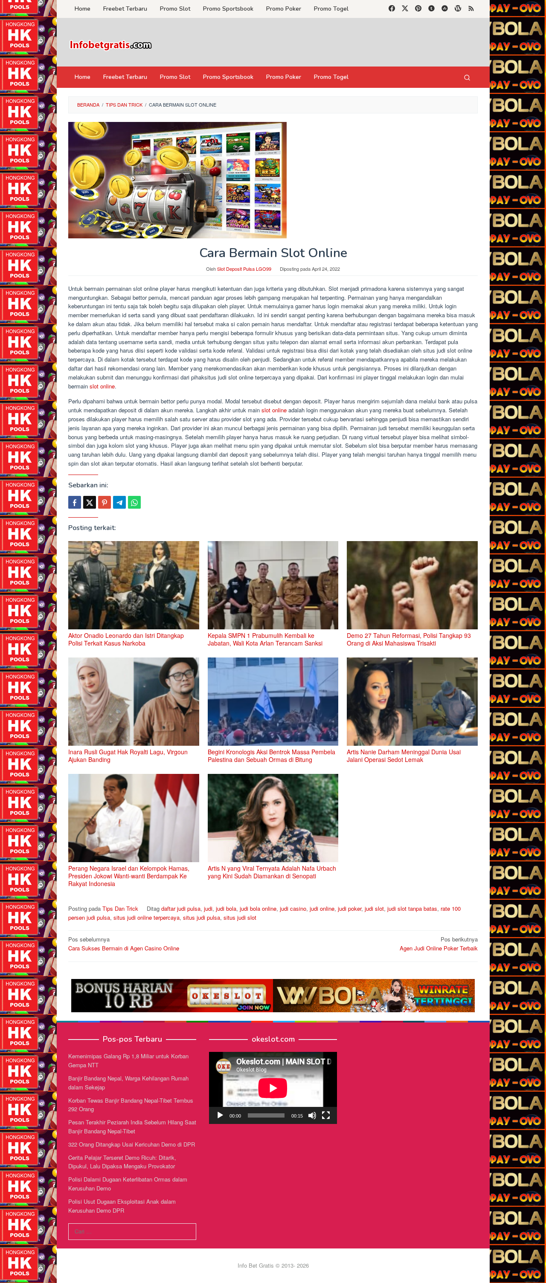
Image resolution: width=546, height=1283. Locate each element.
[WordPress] (458, 9)
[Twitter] (405, 9)
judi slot (374, 908)
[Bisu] (312, 1115)
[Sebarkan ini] (74, 502)
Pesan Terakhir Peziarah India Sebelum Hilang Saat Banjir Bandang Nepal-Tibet (132, 1126)
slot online (101, 386)
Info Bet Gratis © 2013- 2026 (273, 1265)
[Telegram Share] (119, 502)
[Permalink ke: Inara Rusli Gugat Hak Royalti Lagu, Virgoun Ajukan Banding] (133, 701)
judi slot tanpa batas (412, 908)
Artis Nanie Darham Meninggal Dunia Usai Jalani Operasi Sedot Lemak (404, 755)
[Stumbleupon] (444, 9)
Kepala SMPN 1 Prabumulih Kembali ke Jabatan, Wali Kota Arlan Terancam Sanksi (265, 639)
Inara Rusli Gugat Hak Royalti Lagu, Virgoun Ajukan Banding (128, 755)
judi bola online (258, 908)
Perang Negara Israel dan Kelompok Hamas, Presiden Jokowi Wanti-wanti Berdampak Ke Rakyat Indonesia (128, 876)
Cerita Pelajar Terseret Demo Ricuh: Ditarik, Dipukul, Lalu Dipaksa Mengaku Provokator (122, 1161)
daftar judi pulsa (180, 908)
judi (208, 908)
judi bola (226, 908)
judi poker (349, 908)
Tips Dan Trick (120, 908)
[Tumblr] (431, 9)
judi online (322, 908)
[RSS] (471, 9)
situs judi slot (240, 917)
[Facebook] (391, 9)
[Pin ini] (104, 502)
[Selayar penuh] (326, 1115)
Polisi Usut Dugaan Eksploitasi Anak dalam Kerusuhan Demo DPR (122, 1205)
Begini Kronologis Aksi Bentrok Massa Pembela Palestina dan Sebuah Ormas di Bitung (271, 755)
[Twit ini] (89, 502)
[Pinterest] (418, 9)
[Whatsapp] (134, 502)
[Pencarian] (467, 77)
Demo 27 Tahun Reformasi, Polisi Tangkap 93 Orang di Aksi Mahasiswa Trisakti (409, 639)
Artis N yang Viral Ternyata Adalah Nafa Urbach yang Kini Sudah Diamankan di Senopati (272, 872)
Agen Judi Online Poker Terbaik (439, 943)
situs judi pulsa (201, 917)
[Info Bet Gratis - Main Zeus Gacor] (111, 45)
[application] (273, 1088)
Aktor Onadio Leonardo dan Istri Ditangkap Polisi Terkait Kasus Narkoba (126, 639)
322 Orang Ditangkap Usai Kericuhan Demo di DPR (131, 1144)
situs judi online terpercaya (146, 917)
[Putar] (220, 1115)
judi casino (293, 908)
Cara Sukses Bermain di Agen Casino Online (123, 943)
